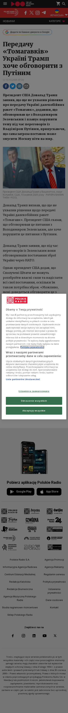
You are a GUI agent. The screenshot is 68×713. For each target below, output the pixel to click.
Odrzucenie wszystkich (34, 400)
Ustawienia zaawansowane (34, 391)
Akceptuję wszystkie (34, 410)
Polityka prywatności (32, 347)
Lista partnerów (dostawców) (23, 379)
